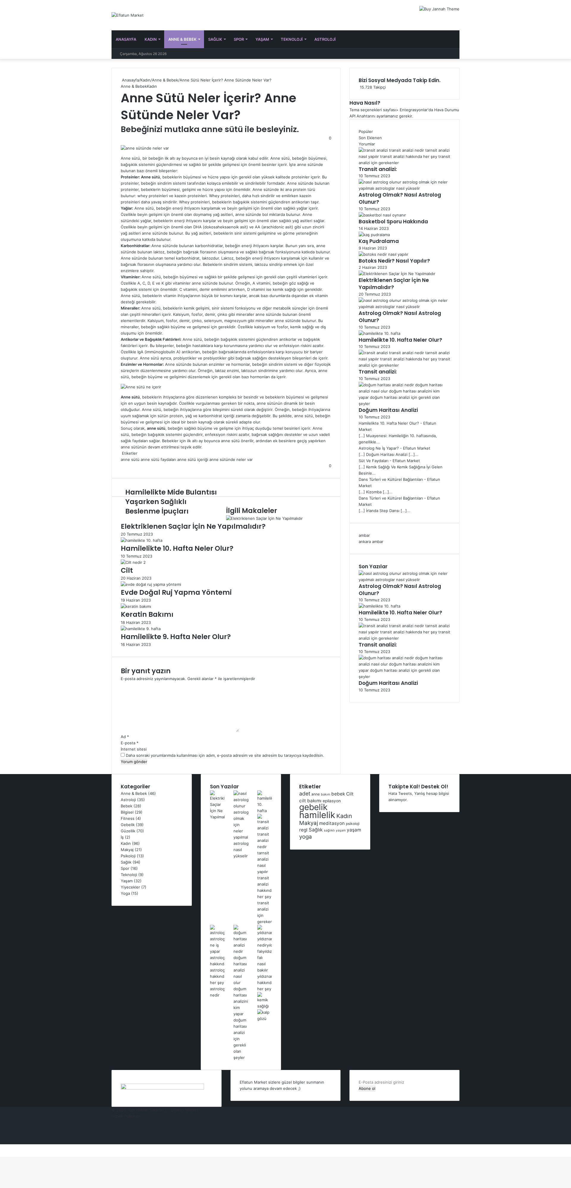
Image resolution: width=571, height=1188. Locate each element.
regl (303, 830)
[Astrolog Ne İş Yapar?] (217, 995)
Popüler (366, 131)
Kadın (151, 39)
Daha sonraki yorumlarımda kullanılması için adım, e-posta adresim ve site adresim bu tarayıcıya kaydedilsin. (225, 755)
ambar (364, 535)
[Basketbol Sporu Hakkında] (382, 215)
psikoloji (353, 823)
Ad (125, 736)
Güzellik (128, 830)
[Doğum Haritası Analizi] (404, 403)
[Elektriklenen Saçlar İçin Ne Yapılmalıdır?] (264, 518)
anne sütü (130, 459)
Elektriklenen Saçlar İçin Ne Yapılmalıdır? (193, 526)
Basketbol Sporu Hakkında (393, 221)
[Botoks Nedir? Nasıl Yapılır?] (383, 254)
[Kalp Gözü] (264, 1018)
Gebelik (128, 824)
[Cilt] (133, 562)
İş (122, 837)
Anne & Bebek (182, 39)
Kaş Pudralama (379, 241)
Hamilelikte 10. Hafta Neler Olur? (177, 548)
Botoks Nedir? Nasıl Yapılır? (394, 260)
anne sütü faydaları (158, 459)
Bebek (126, 805)
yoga (305, 836)
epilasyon (332, 800)
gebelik (313, 807)
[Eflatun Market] (128, 15)
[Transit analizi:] (404, 162)
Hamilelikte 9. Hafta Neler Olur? (176, 636)
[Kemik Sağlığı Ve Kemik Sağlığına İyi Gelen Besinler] (264, 1006)
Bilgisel (127, 812)
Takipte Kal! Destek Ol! (418, 786)
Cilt (127, 570)
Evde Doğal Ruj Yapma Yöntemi (176, 592)
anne (315, 794)
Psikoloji (128, 855)
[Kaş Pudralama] (374, 234)
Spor (239, 39)
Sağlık (215, 39)
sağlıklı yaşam (335, 830)
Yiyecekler (130, 887)
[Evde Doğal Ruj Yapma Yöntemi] (151, 584)
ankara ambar (371, 541)
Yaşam (262, 39)
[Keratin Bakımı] (136, 606)
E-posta (130, 742)
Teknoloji (292, 39)
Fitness (127, 818)
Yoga (125, 893)
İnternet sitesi (134, 749)
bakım (325, 794)
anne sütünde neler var (231, 459)
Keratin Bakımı (147, 614)
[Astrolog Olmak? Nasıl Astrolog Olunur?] (404, 188)
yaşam (354, 830)
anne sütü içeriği (192, 459)
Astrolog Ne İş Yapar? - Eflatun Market (394, 448)
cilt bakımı (310, 800)
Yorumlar (367, 144)
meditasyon (332, 823)
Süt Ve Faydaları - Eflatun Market (389, 460)
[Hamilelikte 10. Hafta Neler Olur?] (141, 540)
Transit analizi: (378, 169)
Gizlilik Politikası (126, 1116)
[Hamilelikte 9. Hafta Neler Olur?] (141, 628)
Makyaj (127, 849)
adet (304, 793)
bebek (338, 794)
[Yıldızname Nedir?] (264, 988)
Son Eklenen (370, 137)
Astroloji (325, 39)
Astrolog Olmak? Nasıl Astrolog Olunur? (400, 198)
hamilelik (317, 815)
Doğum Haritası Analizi (388, 410)
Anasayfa (126, 39)
